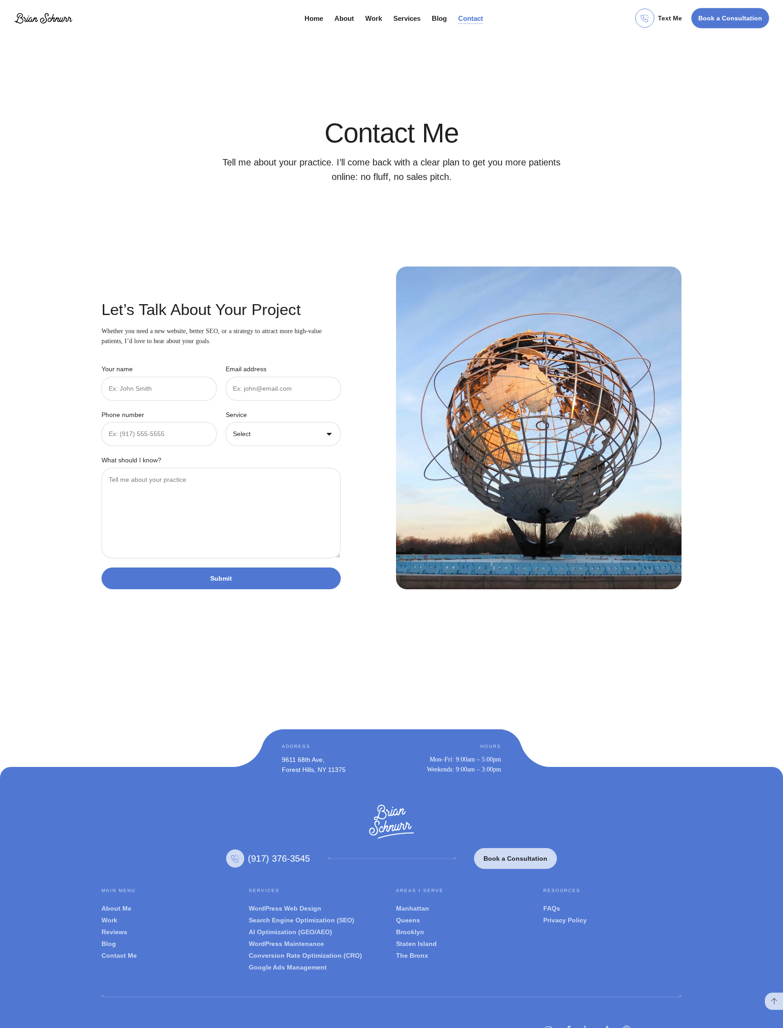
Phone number (123, 414)
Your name (117, 369)
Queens (408, 920)
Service (236, 414)
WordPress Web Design (285, 908)
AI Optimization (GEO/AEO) (290, 932)
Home (313, 18)
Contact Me (119, 955)
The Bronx (412, 955)
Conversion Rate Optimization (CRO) (305, 955)
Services (406, 18)
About (344, 18)
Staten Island (416, 943)
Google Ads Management (288, 967)
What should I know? (131, 460)
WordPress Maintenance (286, 943)
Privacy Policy (565, 920)
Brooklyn (410, 932)
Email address (246, 369)
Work (373, 18)
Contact (470, 18)
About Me (116, 908)
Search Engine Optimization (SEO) (301, 920)
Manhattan (412, 908)
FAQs (551, 908)
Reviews (114, 932)
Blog (439, 18)
